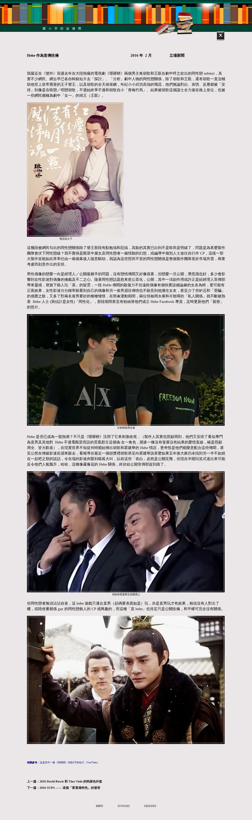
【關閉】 (99, 806)
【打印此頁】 (124, 806)
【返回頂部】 (150, 806)
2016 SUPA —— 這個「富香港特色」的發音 (70, 787)
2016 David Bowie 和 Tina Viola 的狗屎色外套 (71, 781)
